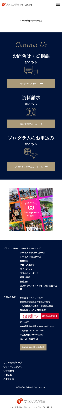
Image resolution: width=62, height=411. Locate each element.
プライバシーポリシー (30, 273)
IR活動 (9, 374)
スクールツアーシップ (30, 248)
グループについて (14, 366)
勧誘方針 (24, 281)
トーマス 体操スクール (30, 256)
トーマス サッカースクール (32, 252)
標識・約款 (25, 277)
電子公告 (10, 379)
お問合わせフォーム (29, 83)
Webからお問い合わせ (33, 347)
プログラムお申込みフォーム (29, 166)
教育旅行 (24, 260)
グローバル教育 (27, 264)
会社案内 (10, 370)
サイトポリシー (27, 269)
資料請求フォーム (29, 123)
